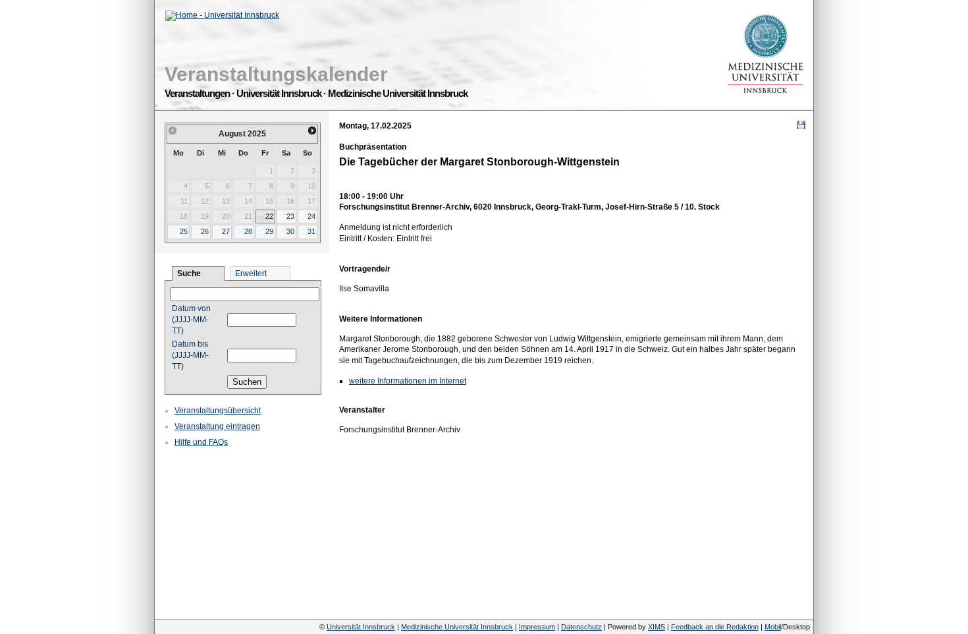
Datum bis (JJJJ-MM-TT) (190, 355)
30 (290, 231)
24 (311, 216)
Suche (189, 273)
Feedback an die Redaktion (715, 627)
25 (184, 231)
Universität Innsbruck (361, 627)
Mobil (773, 627)
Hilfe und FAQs (201, 442)
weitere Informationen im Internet (407, 381)
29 (269, 231)
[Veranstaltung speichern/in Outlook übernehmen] (801, 125)
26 (205, 231)
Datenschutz (581, 627)
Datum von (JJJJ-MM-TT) (191, 319)
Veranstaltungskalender (276, 74)
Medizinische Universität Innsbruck (457, 627)
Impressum (537, 627)
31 (311, 231)
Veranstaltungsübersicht (218, 410)
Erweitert (251, 273)
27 (226, 231)
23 (290, 216)
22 (269, 216)
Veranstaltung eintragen (217, 426)
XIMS (656, 627)
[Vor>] (313, 130)
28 (248, 231)
